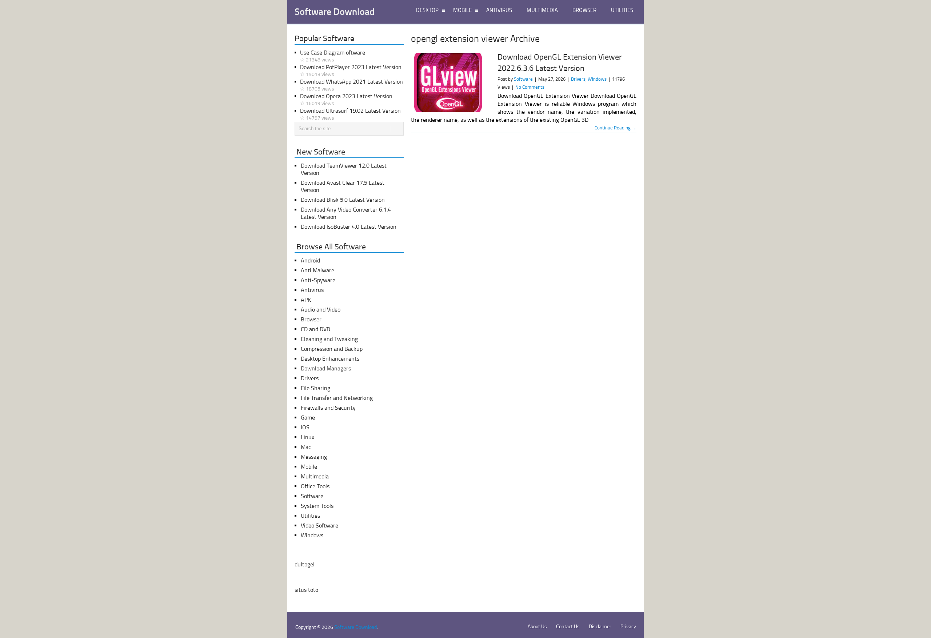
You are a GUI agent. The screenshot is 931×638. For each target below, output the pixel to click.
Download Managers (326, 368)
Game (308, 417)
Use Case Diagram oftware (332, 56)
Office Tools (315, 486)
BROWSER (584, 10)
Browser (311, 319)
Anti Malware (317, 270)
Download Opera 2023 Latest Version (346, 100)
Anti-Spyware (318, 280)
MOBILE (462, 10)
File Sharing (315, 388)
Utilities (310, 515)
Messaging (314, 456)
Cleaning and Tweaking (329, 339)
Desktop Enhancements (330, 358)
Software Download (335, 12)
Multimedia (315, 476)
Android (310, 260)
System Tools (317, 505)
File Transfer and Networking (337, 397)
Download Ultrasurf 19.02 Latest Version (350, 114)
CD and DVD (315, 329)
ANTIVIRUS (499, 10)
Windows (597, 79)
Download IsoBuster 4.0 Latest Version (348, 226)
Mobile (309, 466)
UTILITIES (622, 10)
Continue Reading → (615, 128)
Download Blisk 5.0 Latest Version (343, 199)
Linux (307, 437)
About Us (537, 626)
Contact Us (568, 626)
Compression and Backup (332, 348)
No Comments (529, 87)
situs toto (306, 589)
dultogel (305, 564)
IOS (305, 427)
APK (306, 299)
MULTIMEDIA (542, 10)
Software (523, 79)
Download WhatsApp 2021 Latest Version (351, 85)
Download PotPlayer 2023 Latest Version (350, 70)
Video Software (319, 525)
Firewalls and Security (328, 407)
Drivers (578, 79)
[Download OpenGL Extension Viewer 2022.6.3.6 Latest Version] (451, 82)
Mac (306, 447)
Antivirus (312, 289)
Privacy (628, 626)
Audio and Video (320, 309)
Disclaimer (600, 626)
